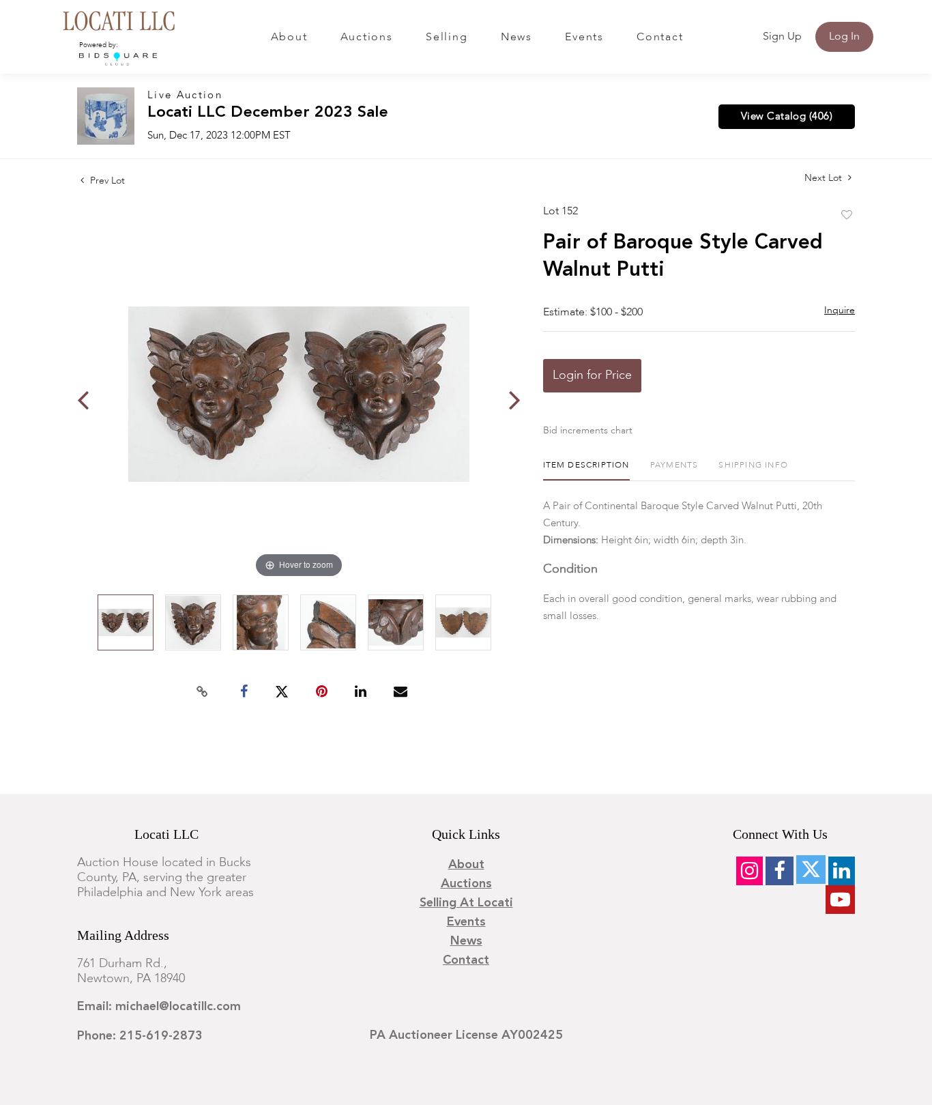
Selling (446, 37)
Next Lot (824, 178)
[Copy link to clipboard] (202, 692)
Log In (844, 36)
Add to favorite (847, 216)
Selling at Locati (466, 903)
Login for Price (592, 375)
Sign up (782, 36)
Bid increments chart (587, 430)
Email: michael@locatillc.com (159, 1007)
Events (584, 37)
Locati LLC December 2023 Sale (267, 113)
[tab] (586, 470)
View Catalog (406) (786, 116)
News (516, 37)
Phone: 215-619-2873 (140, 1036)
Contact (660, 37)
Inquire (839, 310)
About (289, 37)
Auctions (366, 37)
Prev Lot (106, 181)
